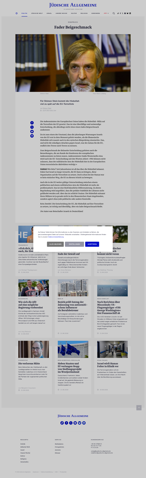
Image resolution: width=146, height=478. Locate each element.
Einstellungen (74, 244)
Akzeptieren (92, 244)
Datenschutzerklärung (56, 237)
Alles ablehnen (55, 244)
